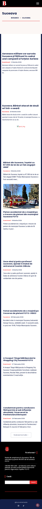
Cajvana (26, 18)
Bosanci (15, 18)
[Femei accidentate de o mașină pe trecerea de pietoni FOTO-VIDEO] (21, 295)
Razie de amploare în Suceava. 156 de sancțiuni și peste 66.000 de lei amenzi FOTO (20, 459)
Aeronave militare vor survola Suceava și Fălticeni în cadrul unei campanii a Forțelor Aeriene (20, 56)
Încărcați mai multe (20, 435)
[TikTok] (24, 506)
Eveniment (6, 62)
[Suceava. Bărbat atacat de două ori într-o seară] (21, 90)
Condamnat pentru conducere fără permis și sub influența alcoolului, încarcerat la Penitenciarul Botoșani (19, 411)
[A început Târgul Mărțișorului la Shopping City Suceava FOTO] (21, 342)
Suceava (5, 112)
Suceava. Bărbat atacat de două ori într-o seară (20, 107)
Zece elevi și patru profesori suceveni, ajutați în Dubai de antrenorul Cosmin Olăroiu (17, 263)
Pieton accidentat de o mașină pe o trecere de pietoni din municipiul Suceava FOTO (20, 214)
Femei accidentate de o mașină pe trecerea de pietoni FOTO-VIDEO (21, 312)
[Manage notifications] (37, 505)
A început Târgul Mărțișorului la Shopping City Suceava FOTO (19, 359)
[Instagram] (18, 506)
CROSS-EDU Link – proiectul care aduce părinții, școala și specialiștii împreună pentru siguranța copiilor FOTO (20, 467)
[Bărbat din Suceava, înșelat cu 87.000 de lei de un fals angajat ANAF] (21, 147)
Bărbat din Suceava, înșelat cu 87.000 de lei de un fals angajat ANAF (19, 164)
